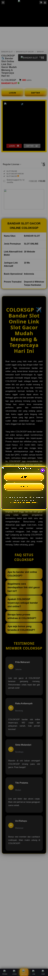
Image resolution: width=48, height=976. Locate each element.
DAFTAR (24, 487)
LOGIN (24, 477)
